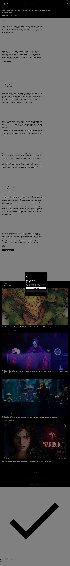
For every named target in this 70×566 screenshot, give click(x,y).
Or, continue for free (36, 294)
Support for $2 (36, 288)
